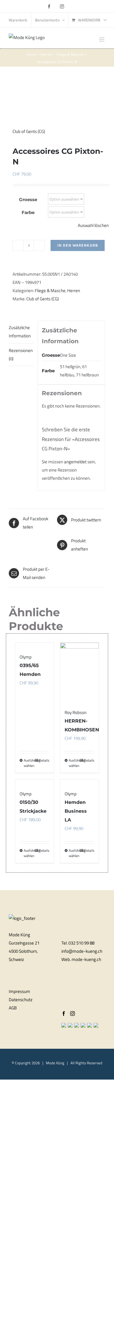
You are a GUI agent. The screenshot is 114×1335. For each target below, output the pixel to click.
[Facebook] (63, 1013)
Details (44, 850)
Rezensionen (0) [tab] (21, 354)
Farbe (28, 212)
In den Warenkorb (77, 245)
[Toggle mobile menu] (102, 39)
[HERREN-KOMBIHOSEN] (79, 670)
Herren (73, 290)
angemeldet (75, 461)
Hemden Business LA (76, 811)
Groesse (28, 199)
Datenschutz (20, 999)
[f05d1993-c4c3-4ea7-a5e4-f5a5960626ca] (57, 97)
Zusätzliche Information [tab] (20, 331)
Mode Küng (55, 1063)
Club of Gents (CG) (29, 131)
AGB (13, 1007)
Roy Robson (76, 712)
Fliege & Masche (50, 290)
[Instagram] (72, 1013)
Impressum (19, 991)
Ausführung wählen (29, 853)
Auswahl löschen (93, 225)
